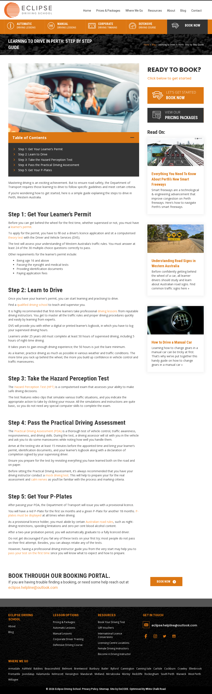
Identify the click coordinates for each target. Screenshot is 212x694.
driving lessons (107, 311)
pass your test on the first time (29, 553)
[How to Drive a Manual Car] (175, 339)
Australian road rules (99, 522)
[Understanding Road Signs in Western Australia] (175, 260)
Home (146, 44)
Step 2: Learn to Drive (32, 154)
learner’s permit (21, 227)
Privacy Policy (90, 689)
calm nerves (39, 479)
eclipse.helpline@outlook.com (33, 587)
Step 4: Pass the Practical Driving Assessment (48, 165)
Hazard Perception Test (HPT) (34, 387)
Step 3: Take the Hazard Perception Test (45, 160)
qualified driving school (32, 305)
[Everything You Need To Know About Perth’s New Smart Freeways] (175, 176)
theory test (15, 237)
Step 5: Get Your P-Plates (35, 170)
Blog (154, 44)
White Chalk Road (156, 689)
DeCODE (123, 689)
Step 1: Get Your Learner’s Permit (40, 149)
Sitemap (104, 689)
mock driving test (57, 475)
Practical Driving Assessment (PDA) (38, 431)
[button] (166, 581)
